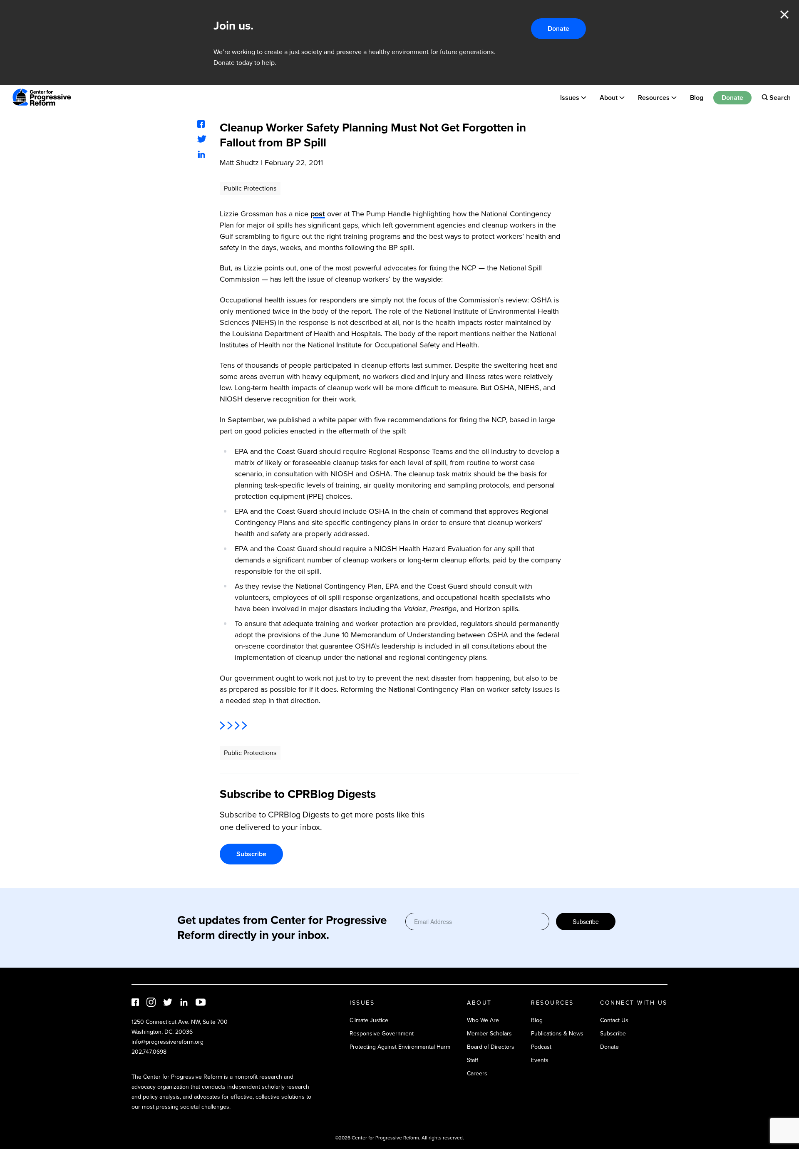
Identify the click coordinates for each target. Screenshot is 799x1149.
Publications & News (557, 1033)
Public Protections (250, 188)
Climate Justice (369, 1020)
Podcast (541, 1047)
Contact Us (614, 1020)
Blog (696, 97)
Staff (472, 1060)
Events (539, 1060)
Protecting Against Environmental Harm (400, 1047)
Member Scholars (489, 1033)
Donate (558, 28)
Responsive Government (382, 1033)
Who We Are (483, 1020)
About (609, 97)
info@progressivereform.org (167, 1042)
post (317, 213)
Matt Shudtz (239, 162)
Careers (477, 1073)
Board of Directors (490, 1047)
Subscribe (251, 854)
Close (784, 14)
